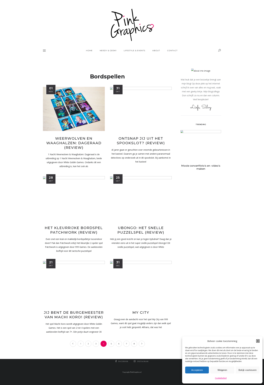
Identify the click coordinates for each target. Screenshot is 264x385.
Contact (172, 50)
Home (89, 50)
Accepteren (197, 370)
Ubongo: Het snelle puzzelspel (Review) (140, 230)
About (156, 50)
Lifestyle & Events (134, 50)
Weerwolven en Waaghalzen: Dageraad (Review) (73, 143)
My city (140, 312)
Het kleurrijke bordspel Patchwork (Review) (74, 230)
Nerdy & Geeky (108, 50)
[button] (257, 341)
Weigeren (222, 370)
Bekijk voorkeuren (247, 370)
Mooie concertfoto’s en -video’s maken (200, 167)
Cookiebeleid (221, 378)
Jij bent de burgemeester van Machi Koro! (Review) (74, 314)
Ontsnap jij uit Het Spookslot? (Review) (141, 140)
